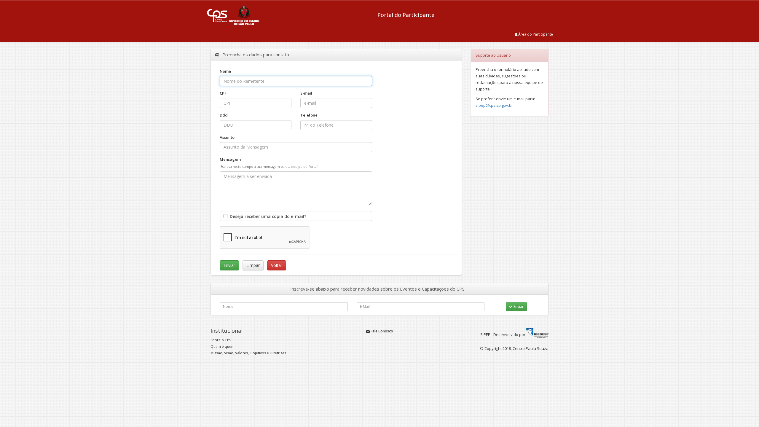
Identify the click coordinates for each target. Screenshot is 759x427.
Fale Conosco (381, 331)
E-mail (306, 93)
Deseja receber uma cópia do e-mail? (266, 216)
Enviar (518, 306)
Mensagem (230, 159)
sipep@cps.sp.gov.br (494, 105)
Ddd (236, 115)
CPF (223, 93)
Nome (225, 71)
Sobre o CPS (221, 339)
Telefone (309, 115)
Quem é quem (223, 346)
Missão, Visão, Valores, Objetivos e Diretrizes (248, 353)
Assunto (227, 137)
